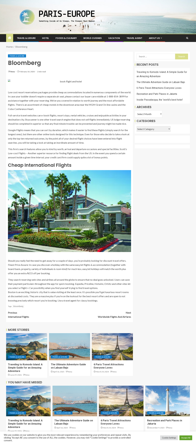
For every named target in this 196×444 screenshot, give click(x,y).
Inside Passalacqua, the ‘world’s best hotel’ (160, 99)
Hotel (45, 38)
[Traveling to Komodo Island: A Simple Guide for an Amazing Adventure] (26, 346)
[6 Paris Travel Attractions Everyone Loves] (112, 346)
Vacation (114, 38)
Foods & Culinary (66, 38)
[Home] (9, 38)
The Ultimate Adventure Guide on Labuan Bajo (161, 82)
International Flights (18, 314)
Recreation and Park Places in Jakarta (157, 93)
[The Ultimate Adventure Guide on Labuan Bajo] (69, 346)
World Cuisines (92, 38)
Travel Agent (134, 38)
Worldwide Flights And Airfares (114, 314)
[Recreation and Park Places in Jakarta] (167, 401)
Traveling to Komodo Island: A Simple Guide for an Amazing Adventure (25, 368)
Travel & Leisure (26, 38)
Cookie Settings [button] (169, 437)
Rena (12, 71)
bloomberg (18, 306)
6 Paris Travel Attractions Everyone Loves (159, 88)
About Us (154, 38)
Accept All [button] (185, 437)
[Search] (187, 38)
